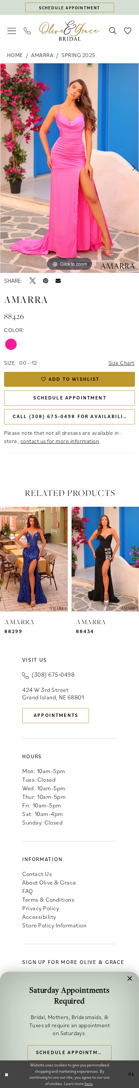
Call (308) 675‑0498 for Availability (71, 416)
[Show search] (113, 31)
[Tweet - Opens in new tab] (33, 281)
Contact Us (37, 873)
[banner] (69, 30)
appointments (56, 715)
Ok (131, 1074)
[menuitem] (12, 31)
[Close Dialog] (6, 1074)
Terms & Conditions (48, 899)
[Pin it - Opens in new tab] (45, 281)
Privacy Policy (40, 908)
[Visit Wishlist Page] (127, 31)
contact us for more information (59, 441)
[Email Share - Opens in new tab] (58, 281)
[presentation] (34, 559)
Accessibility (39, 916)
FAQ (27, 891)
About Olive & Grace (49, 882)
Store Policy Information (54, 925)
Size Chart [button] (122, 362)
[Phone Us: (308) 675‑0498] (27, 31)
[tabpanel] (69, 168)
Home (15, 54)
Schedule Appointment (69, 398)
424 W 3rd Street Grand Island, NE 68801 (53, 693)
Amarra (42, 54)
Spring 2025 (78, 54)
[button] (12, 31)
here (89, 1083)
